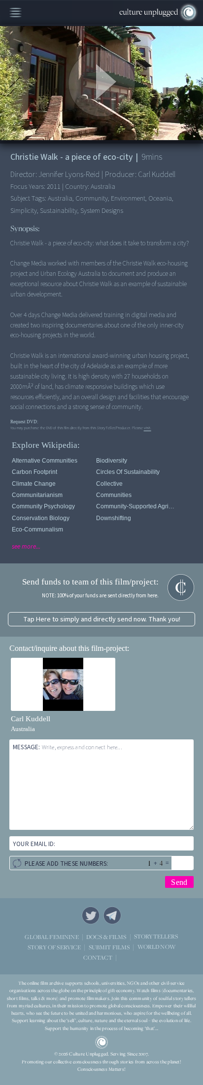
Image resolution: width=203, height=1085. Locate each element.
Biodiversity (111, 460)
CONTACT (97, 957)
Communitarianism (37, 495)
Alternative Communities (44, 460)
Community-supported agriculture (136, 506)
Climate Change (34, 483)
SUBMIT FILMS (109, 947)
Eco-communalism (37, 529)
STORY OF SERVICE (54, 947)
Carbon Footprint (34, 472)
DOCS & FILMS (106, 936)
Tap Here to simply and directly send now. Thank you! (101, 619)
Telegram (112, 915)
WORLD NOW (156, 947)
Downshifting (113, 518)
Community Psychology (43, 506)
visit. (147, 428)
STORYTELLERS (156, 937)
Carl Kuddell (30, 719)
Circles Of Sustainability (128, 472)
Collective (109, 483)
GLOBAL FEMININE (51, 936)
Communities (114, 495)
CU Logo (101, 1042)
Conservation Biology (40, 518)
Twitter (91, 915)
